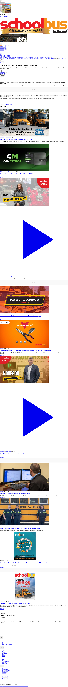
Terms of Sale (11, 686)
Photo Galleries (11, 57)
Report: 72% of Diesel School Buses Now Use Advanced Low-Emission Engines (20, 316)
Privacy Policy (45, 58)
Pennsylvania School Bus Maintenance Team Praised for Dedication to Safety (20, 528)
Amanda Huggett (8, 137)
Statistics (23, 57)
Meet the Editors (9, 58)
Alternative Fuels (3, 46)
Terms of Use (7, 686)
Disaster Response (3, 48)
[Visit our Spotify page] (5, 613)
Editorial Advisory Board (16, 58)
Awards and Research (39, 57)
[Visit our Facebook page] (0, 613)
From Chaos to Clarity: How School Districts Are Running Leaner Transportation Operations (24, 562)
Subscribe (1, 16)
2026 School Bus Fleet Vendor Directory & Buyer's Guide (15, 603)
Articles (9, 0)
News (7, 0)
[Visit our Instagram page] (4, 613)
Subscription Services (3, 58)
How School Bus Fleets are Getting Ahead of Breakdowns (15, 493)
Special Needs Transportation (5, 55)
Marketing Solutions (62, 58)
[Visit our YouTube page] (3, 613)
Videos (8, 57)
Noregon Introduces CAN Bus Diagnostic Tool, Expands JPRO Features (18, 173)
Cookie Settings (56, 58)
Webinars (32, 57)
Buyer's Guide (49, 57)
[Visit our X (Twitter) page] (2, 613)
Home (1, 62)
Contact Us (32, 58)
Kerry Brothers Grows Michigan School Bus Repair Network (16, 139)
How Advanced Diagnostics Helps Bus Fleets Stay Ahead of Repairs (17, 453)
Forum (35, 57)
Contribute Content (23, 58)
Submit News (28, 58)
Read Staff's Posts (3, 73)
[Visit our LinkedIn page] (1, 613)
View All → (2, 609)
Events (30, 57)
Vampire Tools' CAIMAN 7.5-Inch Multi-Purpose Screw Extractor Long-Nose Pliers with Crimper (25, 350)
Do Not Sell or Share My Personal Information (21, 686)
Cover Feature (4, 0)
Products (15, 57)
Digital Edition (6, 16)
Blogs (6, 57)
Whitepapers (27, 57)
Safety (1, 53)
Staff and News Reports (9, 171)
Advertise (35, 58)
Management (2, 52)
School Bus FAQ (40, 58)
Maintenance (2, 50)
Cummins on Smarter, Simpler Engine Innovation (13, 276)
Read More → (2, 177)
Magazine (17, 57)
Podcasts (20, 57)
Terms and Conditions (50, 58)
